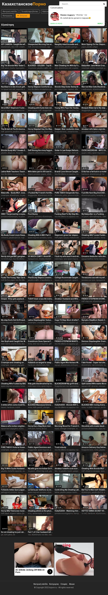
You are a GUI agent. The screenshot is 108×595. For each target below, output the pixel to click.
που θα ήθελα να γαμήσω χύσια (68, 323)
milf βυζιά (5, 280)
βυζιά (44, 429)
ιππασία (4, 238)
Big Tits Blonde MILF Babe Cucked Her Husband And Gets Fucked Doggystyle (14, 65)
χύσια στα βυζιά (74, 195)
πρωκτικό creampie (63, 280)
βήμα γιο (11, 153)
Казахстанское (9, 3)
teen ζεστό (5, 344)
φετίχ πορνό (6, 110)
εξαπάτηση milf (48, 216)
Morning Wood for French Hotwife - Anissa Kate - (67, 426)
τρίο (102, 471)
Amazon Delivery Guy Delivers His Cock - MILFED (94, 447)
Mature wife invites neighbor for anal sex (14, 426)
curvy (49, 238)
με (2, 535)
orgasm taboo (15, 513)
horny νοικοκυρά (101, 259)
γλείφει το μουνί (25, 450)
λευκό (3, 407)
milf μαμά (59, 238)
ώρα (100, 429)
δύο (48, 365)
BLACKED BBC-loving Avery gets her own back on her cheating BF (94, 405)
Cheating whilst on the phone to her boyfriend (40, 511)
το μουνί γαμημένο (17, 365)
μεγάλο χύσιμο (71, 47)
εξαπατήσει (52, 174)
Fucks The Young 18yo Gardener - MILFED (14, 278)
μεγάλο (90, 47)
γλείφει (46, 407)
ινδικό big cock (42, 471)
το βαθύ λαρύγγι (93, 407)
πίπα (30, 344)
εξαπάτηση (5, 47)
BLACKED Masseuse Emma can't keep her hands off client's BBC (40, 405)
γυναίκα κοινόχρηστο (91, 132)
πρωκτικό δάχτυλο (9, 301)
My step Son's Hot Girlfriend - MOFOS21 (14, 320)
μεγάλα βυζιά (14, 238)
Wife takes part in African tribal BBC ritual (40, 172)
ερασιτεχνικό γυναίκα (37, 238)
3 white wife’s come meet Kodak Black (14, 405)
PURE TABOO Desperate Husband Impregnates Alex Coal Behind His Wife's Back (67, 193)
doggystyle (46, 110)
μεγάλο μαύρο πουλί (68, 492)
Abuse (72, 584)
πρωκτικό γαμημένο (9, 429)
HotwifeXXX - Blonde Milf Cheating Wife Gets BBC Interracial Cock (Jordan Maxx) (67, 405)
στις (30, 513)
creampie (23, 47)
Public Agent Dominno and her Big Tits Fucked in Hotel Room (40, 447)
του (29, 535)
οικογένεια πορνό (20, 110)
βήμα (95, 47)
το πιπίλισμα (6, 259)
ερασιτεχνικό (87, 238)
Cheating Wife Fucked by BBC (13, 384)
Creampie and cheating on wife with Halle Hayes (14, 362)
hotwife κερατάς (15, 471)
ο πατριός (41, 323)
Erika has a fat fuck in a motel (94, 172)
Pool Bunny (33, 214)
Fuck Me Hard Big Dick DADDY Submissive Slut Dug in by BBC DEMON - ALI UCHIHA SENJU (94, 193)
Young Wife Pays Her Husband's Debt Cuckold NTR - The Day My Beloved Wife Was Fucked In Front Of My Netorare (67, 108)
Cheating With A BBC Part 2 (39, 235)
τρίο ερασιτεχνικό (71, 259)
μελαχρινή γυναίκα (9, 492)
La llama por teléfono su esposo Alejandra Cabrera (40, 490)
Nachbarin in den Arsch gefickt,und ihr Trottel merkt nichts (14, 87)
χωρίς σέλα (87, 153)
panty (48, 323)
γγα (79, 47)
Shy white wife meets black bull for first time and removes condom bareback (94, 426)
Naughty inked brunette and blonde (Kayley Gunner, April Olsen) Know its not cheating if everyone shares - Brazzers (67, 44)
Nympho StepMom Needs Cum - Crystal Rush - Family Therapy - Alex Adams (94, 320)
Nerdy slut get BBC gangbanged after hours (14, 256)
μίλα (65, 195)
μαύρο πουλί (78, 471)
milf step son (87, 301)
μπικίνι (31, 216)
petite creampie (96, 68)
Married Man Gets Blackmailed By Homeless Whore (94, 87)
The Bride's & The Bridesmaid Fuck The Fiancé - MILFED (14, 129)
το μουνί (21, 216)
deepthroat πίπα (20, 323)
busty (12, 68)
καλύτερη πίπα (34, 386)
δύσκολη (58, 195)
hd (103, 174)
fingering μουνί (24, 301)
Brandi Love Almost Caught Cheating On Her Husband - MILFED (67, 172)
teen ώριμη (33, 110)
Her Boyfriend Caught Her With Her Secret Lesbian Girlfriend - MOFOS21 (14, 341)
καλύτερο (59, 259)
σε (14, 535)
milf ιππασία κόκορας (91, 471)
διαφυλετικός (61, 132)
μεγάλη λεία (96, 110)
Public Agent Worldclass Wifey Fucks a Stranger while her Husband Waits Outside (67, 362)
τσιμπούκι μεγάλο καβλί (38, 68)
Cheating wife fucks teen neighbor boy (40, 108)
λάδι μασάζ (37, 407)
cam (104, 216)
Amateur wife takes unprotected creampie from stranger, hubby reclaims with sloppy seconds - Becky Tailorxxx (94, 129)
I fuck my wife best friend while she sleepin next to (67, 256)
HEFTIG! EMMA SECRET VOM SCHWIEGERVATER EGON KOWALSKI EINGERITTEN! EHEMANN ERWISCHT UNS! (94, 511)
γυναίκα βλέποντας (90, 429)
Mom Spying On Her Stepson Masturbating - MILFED (94, 44)
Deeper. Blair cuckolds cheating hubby (67, 129)
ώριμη (66, 238)
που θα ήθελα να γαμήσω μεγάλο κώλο (44, 89)
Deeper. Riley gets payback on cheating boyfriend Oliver (14, 299)
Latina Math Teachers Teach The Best (14, 172)
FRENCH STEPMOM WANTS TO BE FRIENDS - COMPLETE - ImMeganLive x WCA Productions (67, 341)
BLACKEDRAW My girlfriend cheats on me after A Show (67, 384)
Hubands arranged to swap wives (40, 362)
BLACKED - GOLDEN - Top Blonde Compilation (40, 65)
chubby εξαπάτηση (47, 259)
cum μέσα (8, 535)
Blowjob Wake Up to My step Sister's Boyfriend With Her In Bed (94, 108)
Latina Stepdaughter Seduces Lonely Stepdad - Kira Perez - (40, 320)
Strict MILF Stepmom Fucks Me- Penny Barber (14, 108)
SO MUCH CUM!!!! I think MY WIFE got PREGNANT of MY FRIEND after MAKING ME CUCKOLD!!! (40, 256)
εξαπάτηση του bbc (40, 535)
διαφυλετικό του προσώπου (67, 386)
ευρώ (57, 429)
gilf (50, 344)
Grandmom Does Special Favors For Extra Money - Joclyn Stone (40, 341)
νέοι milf (14, 47)
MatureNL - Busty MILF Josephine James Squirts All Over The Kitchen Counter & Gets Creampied (14, 193)
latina (57, 492)
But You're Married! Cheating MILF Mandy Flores (94, 490)
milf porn (31, 429)
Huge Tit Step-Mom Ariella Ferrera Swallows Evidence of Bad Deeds (67, 320)
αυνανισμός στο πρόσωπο (44, 513)
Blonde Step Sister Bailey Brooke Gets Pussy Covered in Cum (67, 87)
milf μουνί (5, 68)
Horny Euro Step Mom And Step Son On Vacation (40, 426)
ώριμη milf (86, 386)
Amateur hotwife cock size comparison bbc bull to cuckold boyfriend (67, 468)
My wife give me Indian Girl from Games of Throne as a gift (40, 468)
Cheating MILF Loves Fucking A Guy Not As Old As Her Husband (94, 235)
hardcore (85, 174)
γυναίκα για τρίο (88, 280)
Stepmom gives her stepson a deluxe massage (67, 235)
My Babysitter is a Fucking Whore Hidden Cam (94, 214)
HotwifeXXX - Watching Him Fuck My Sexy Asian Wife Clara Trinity (67, 511)
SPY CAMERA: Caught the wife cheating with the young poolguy (14, 44)
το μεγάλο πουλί (65, 471)
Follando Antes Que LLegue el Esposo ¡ (14, 490)
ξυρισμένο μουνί (23, 68)
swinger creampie (67, 429)
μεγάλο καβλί (33, 280)
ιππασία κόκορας (74, 132)
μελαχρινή (86, 323)
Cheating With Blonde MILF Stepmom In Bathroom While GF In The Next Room (94, 468)
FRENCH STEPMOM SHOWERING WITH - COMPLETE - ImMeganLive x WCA (94, 299)
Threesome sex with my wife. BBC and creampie (94, 278)
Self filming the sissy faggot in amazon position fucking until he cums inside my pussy (40, 150)
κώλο (21, 429)
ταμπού (71, 89)
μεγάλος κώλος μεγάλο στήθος (26, 132)
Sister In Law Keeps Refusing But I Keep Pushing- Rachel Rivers (67, 150)
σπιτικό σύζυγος (39, 47)
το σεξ (84, 513)
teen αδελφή (77, 153)
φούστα (8, 132)
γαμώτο (31, 153)
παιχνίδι (19, 153)
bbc (56, 471)
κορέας (75, 68)
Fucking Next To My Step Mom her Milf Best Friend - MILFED (67, 214)
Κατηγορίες (8, 16)
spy (48, 47)
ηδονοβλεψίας (95, 216)
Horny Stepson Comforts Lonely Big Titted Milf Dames (40, 87)
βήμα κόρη (48, 132)
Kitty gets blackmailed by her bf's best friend (40, 384)
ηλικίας (94, 386)
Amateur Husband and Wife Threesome (67, 299)
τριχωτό (39, 132)
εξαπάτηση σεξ (65, 68)
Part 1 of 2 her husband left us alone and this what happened (40, 532)
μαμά (84, 47)
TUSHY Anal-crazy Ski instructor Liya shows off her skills (40, 299)
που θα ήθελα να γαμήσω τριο (67, 450)
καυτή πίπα (16, 344)
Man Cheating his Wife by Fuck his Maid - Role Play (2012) (67, 65)
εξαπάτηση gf (95, 174)
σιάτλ (17, 407)
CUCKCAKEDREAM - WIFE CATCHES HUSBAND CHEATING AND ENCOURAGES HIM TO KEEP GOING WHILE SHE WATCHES (94, 150)
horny (38, 429)
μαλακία (31, 132)
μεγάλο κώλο (87, 344)
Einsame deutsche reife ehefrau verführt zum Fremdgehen (94, 256)
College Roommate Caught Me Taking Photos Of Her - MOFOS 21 (67, 278)
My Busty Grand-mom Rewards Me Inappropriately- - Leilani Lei (14, 235)
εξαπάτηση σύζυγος (43, 153)
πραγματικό (33, 259)
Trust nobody (60, 447)
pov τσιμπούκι (61, 89)
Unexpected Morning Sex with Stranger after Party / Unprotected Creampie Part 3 (40, 44)
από (56, 68)
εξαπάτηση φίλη (88, 195)
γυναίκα (38, 216)
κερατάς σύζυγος (23, 89)
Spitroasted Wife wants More (94, 384)
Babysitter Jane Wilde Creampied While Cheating (94, 65)
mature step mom (77, 238)
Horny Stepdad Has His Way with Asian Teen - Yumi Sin (40, 129)
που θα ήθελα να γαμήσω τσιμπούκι (70, 174)
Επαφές (64, 584)
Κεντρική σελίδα (10, 11)
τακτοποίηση (97, 365)
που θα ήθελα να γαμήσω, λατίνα (68, 110)
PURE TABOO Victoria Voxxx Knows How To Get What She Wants (14, 447)
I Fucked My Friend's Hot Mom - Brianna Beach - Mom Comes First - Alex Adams (40, 193)
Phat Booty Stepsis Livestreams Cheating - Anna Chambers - (40, 278)
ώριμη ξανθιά (87, 259)
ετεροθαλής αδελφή (48, 280)
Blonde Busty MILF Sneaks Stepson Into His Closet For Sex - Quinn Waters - (14, 150)
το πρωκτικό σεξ (8, 89)
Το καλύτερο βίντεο (29, 11)
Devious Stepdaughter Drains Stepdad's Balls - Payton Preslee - (94, 341)
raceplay (99, 195)
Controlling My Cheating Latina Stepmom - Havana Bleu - (67, 490)
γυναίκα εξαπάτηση (63, 153)
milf (29, 47)
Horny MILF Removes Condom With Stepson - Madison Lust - (14, 511)
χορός (43, 174)
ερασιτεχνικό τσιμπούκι (51, 386)
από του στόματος (40, 344)
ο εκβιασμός (87, 89)
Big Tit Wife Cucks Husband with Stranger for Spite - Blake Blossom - (14, 468)
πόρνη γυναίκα (34, 174)
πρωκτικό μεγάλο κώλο (38, 301)
